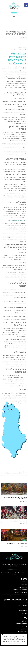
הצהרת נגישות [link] (24, 564)
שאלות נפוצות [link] (24, 629)
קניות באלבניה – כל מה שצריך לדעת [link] (18, 521)
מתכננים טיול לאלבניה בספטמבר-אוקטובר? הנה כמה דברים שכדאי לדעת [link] (15, 497)
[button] (14, 16)
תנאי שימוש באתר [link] (14, 566)
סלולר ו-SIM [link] (24, 613)
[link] (26, 5)
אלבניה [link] (22, 49)
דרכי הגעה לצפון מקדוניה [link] (21, 608)
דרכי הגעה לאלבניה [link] (23, 603)
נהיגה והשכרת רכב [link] (23, 610)
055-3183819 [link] (10, 570)
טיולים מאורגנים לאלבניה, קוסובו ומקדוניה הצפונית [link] (15, 595)
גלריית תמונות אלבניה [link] (22, 631)
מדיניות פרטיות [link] (16, 564)
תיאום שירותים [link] (24, 584)
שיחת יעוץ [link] (25, 582)
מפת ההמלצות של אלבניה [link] (21, 624)
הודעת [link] (7, 572)
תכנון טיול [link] (12, 49)
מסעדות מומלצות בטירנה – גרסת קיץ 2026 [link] (17, 543)
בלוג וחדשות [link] (24, 626)
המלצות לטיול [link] (18, 49)
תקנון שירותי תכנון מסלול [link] (7, 564)
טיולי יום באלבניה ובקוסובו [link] (21, 592)
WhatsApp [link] (3, 572)
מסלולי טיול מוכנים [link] (23, 587)
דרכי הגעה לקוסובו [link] (23, 605)
